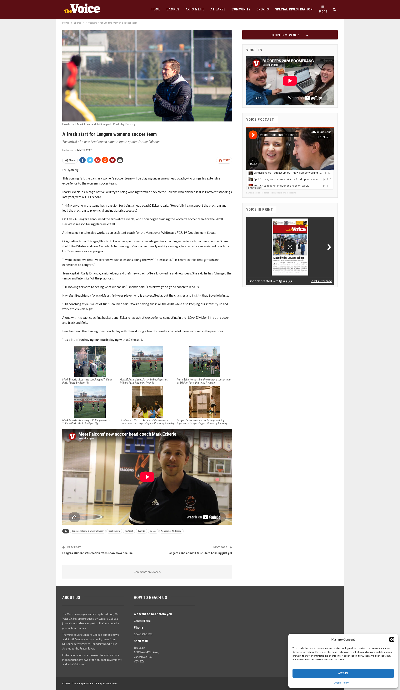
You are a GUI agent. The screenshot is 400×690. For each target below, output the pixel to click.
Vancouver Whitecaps (171, 531)
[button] (392, 639)
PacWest (129, 531)
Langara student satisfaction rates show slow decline (97, 553)
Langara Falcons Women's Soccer (88, 531)
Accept (343, 673)
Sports (263, 9)
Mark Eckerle (114, 531)
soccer (153, 531)
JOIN (285, 35)
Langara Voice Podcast (257, 193)
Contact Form (142, 620)
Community (241, 9)
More (323, 12)
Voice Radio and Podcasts (283, 193)
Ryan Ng (141, 531)
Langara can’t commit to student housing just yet (200, 553)
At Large (217, 9)
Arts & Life (195, 9)
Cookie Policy (341, 682)
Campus (172, 9)
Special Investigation (294, 9)
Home (155, 9)
